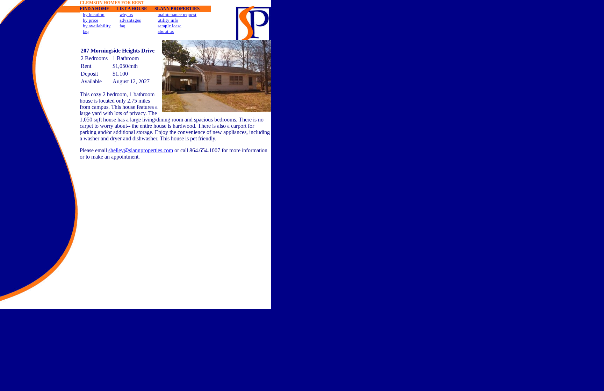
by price (90, 20)
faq (86, 31)
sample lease (169, 25)
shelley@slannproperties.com (140, 150)
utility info (168, 20)
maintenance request (177, 14)
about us (166, 31)
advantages (130, 20)
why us (126, 14)
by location (94, 14)
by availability (97, 25)
